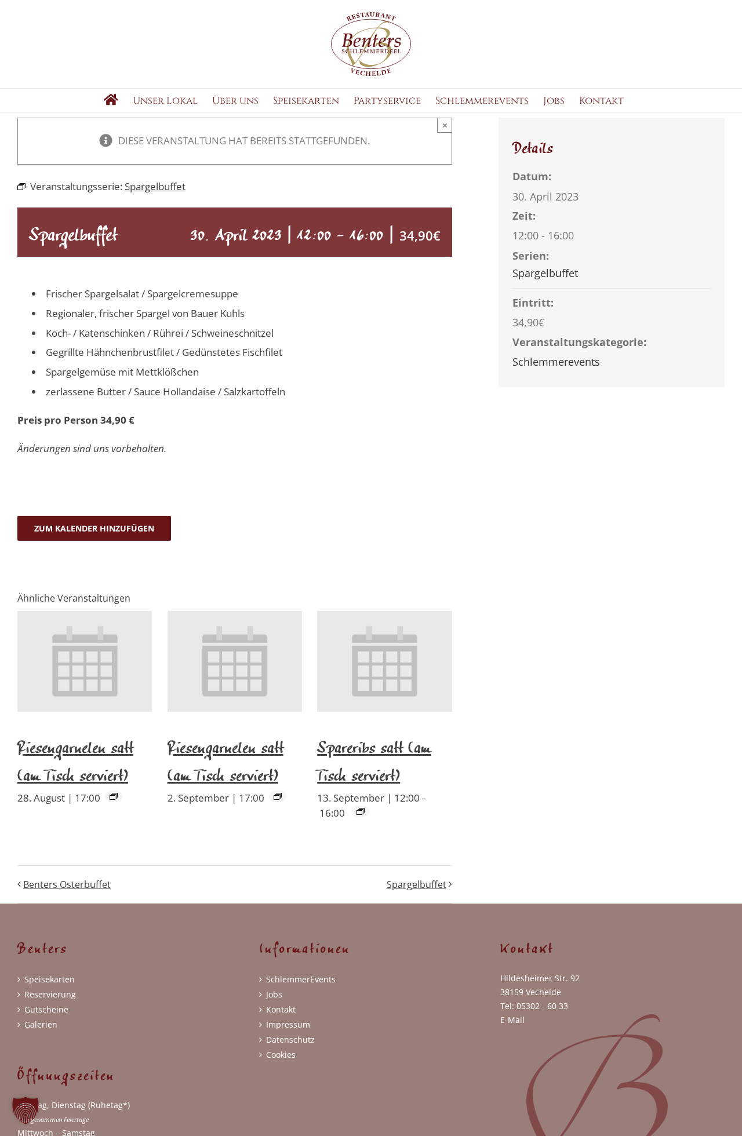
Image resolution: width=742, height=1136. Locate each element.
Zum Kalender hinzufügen (94, 528)
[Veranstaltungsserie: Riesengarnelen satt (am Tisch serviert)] (114, 796)
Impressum (288, 1024)
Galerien (40, 1024)
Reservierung (50, 994)
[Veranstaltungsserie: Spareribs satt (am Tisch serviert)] (361, 811)
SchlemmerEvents (301, 979)
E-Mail (512, 1019)
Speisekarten (49, 979)
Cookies (281, 1054)
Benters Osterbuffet (67, 884)
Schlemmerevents (556, 362)
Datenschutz (290, 1039)
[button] (25, 1110)
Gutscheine (46, 1009)
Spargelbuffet (416, 884)
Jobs (274, 994)
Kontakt (281, 1009)
